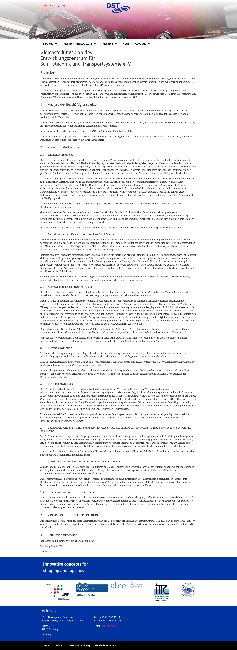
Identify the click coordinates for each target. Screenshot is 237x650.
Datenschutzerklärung (79, 645)
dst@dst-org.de (110, 626)
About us (140, 43)
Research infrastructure (77, 43)
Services (48, 43)
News (126, 43)
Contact (46, 645)
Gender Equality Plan (105, 645)
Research (107, 43)
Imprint (59, 645)
